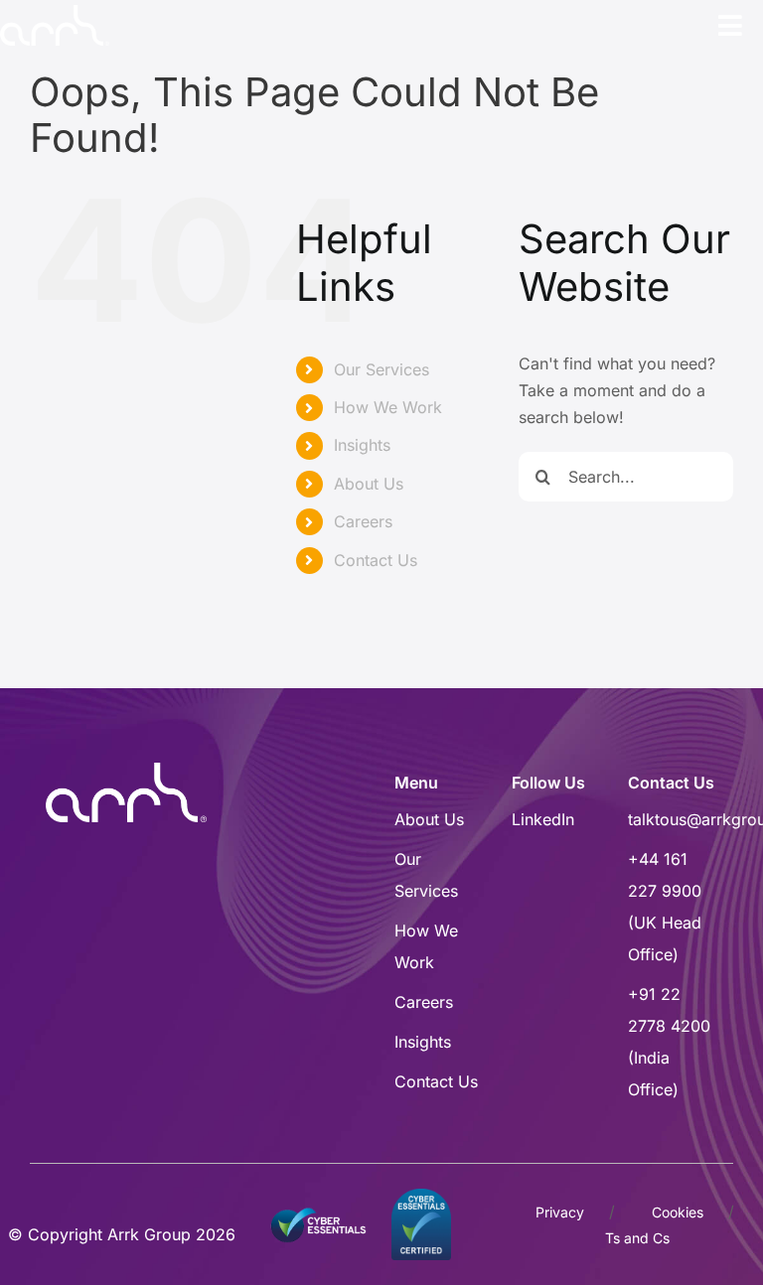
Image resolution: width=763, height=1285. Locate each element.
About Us (368, 484)
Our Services (381, 369)
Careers (363, 521)
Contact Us (375, 560)
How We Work (388, 407)
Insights (362, 445)
